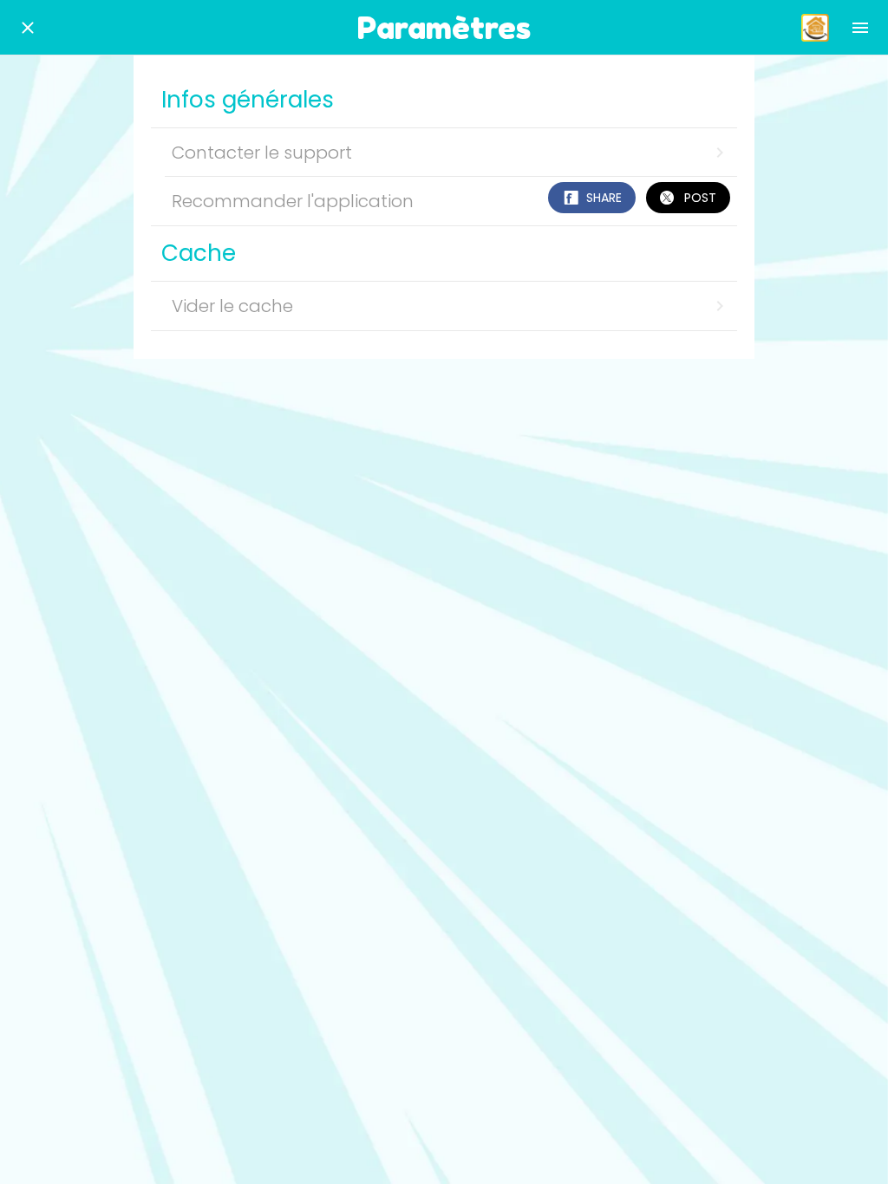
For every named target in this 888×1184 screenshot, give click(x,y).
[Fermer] (27, 27)
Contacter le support (262, 152)
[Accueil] (815, 28)
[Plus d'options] (860, 28)
